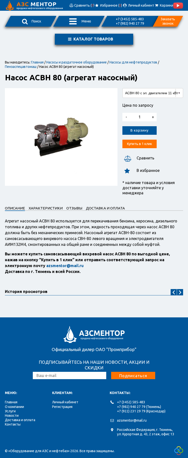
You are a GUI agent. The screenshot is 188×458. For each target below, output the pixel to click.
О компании (14, 407)
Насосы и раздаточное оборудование (76, 62)
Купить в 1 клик (139, 144)
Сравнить (145, 158)
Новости (12, 415)
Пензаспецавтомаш (20, 67)
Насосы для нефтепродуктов (133, 62)
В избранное (148, 170)
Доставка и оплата (20, 420)
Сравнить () (83, 5)
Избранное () (110, 5)
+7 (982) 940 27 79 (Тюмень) (139, 407)
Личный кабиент (140, 5)
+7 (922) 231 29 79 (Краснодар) (141, 411)
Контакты (13, 424)
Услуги (10, 411)
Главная (37, 62)
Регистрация (62, 407)
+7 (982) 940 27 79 (130, 23)
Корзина (166, 5)
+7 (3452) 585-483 (130, 19)
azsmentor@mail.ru (132, 420)
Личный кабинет (65, 402)
